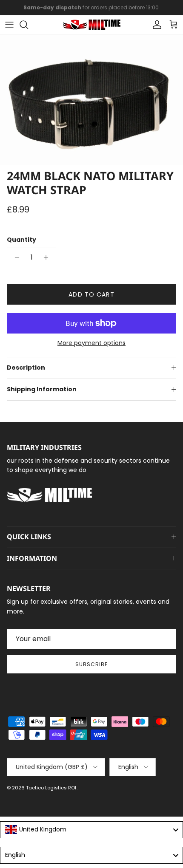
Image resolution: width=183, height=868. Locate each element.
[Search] (28, 24)
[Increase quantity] (48, 257)
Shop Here (147, 10)
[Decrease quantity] (14, 257)
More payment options (91, 343)
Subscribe (91, 664)
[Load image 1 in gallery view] (91, 99)
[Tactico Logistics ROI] (91, 25)
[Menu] (9, 24)
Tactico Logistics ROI (51, 787)
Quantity (21, 240)
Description (26, 367)
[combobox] (91, 829)
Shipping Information (42, 389)
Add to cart (91, 294)
